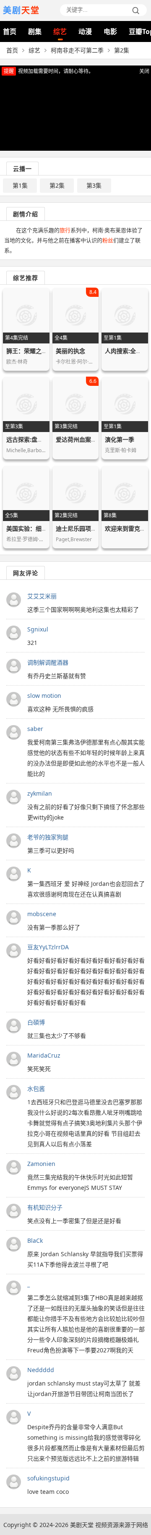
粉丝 (107, 240)
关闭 (144, 71)
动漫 (85, 31)
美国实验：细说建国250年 (40, 528)
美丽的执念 (70, 351)
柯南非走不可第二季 (77, 50)
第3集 (94, 185)
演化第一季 (119, 439)
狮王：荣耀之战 (26, 351)
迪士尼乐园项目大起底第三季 (94, 528)
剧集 (35, 31)
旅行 (65, 230)
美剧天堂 (82, 1525)
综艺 (60, 31)
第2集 (57, 185)
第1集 (20, 185)
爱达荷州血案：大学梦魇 (88, 439)
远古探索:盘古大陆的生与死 (42, 439)
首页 (9, 31)
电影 (110, 31)
